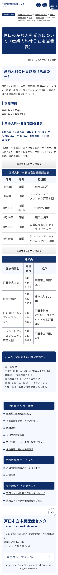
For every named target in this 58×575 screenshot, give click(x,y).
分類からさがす (41, 14)
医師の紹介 (12, 427)
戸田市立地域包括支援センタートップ (25, 493)
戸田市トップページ (25, 14)
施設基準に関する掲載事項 (19, 449)
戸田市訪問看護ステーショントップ (24, 467)
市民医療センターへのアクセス (22, 420)
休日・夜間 (40, 17)
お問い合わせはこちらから (33, 386)
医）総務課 (11, 367)
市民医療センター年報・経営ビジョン (25, 442)
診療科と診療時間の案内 (18, 413)
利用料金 (10, 475)
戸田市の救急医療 (15, 435)
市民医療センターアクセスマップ (22, 378)
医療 (30, 17)
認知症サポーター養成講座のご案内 (24, 500)
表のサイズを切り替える (29, 163)
